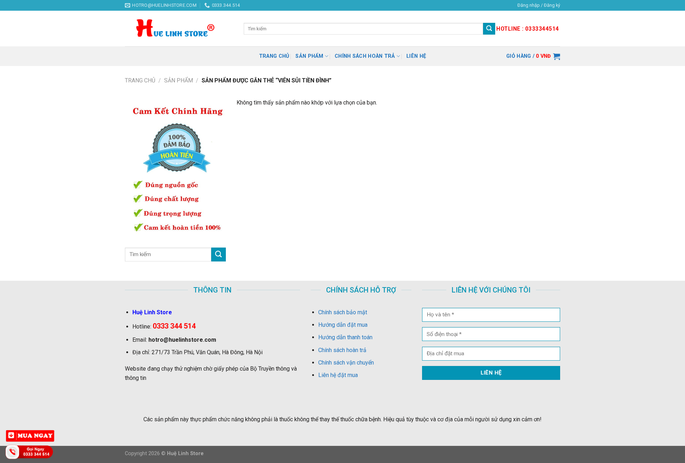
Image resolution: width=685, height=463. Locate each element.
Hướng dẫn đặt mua (342, 324)
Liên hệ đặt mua (338, 375)
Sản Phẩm (309, 56)
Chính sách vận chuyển (346, 362)
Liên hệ (416, 56)
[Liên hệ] (30, 451)
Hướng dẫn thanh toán (345, 337)
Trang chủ (274, 56)
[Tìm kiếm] (489, 29)
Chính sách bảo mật (342, 312)
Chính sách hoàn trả (365, 56)
